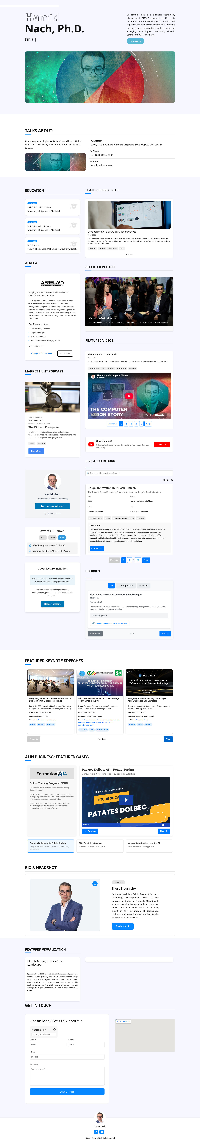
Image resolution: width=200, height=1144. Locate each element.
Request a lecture (52, 604)
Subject (32, 1052)
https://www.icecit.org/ (140, 720)
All (111, 585)
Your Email (71, 1040)
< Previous (95, 633)
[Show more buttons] (168, 825)
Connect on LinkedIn (54, 506)
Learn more (96, 548)
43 (138, 560)
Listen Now (36, 451)
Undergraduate (126, 585)
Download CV (135, 41)
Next (148, 424)
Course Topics (99, 615)
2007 (43, 537)
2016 (62, 537)
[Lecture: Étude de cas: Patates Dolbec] (126, 800)
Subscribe (162, 444)
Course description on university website (111, 623)
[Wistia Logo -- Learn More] (163, 825)
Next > (165, 633)
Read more (121, 926)
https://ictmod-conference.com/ (45, 720)
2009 (52, 537)
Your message (34, 1064)
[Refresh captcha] (54, 1029)
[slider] (124, 825)
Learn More (65, 354)
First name (33, 1040)
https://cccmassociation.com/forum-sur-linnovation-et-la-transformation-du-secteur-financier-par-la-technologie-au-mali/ (99, 722)
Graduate (143, 585)
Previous (112, 424)
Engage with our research (41, 354)
